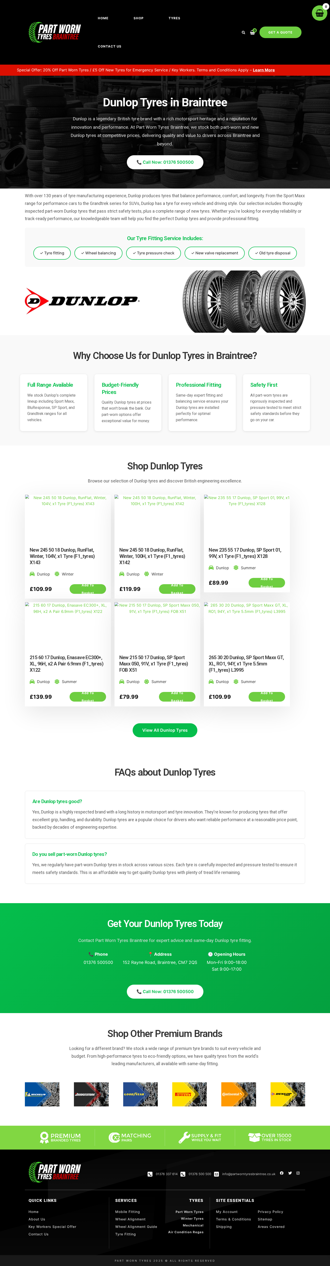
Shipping (224, 1227)
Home (103, 18)
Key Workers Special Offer (52, 1227)
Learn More (221, 70)
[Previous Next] (68, 522)
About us (37, 1219)
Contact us (110, 46)
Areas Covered (271, 1227)
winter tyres (192, 1218)
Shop (138, 18)
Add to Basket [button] (88, 589)
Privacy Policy (270, 1212)
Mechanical (193, 1225)
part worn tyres (190, 1212)
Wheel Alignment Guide (136, 1227)
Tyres (174, 18)
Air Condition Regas (186, 1232)
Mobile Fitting (127, 1212)
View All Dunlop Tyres (165, 730)
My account (227, 1212)
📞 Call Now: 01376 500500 (165, 162)
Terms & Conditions (233, 1219)
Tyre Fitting (125, 1234)
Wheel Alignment (130, 1219)
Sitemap (265, 1219)
